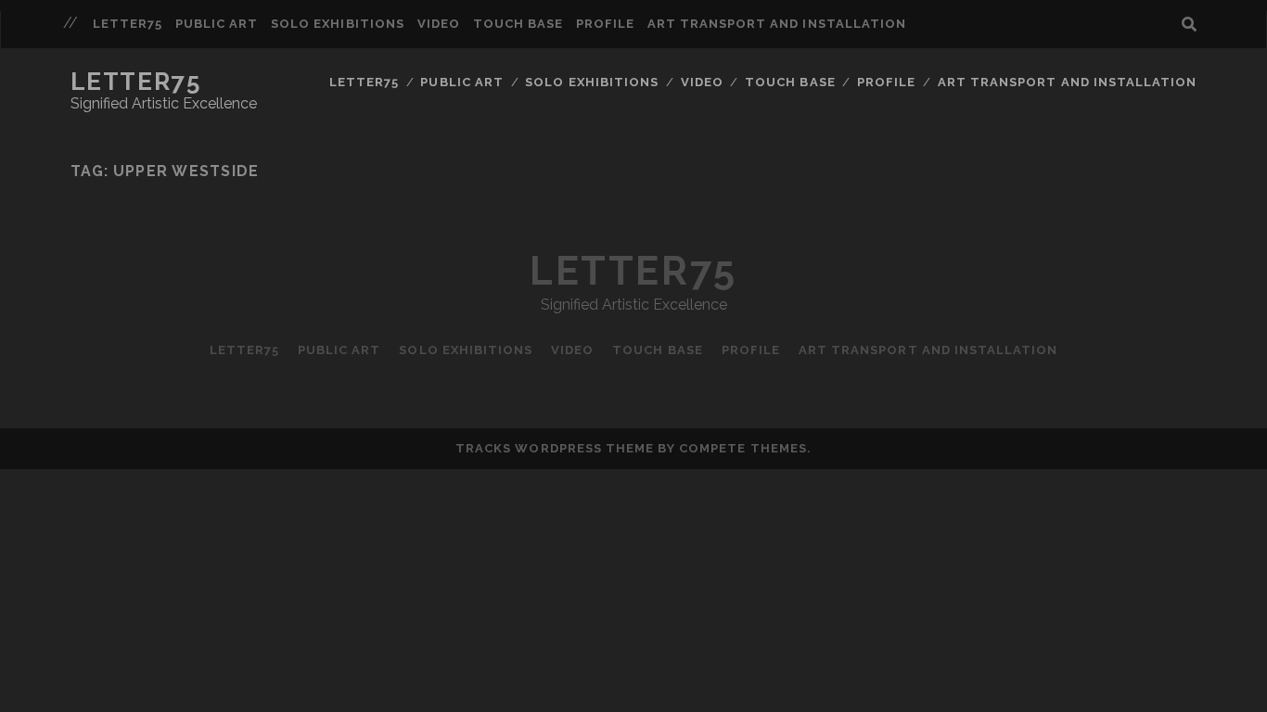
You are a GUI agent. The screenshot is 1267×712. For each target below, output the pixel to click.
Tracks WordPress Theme (554, 448)
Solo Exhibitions (337, 24)
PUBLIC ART (216, 24)
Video (438, 24)
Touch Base (518, 24)
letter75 (127, 24)
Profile (605, 24)
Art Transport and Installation (776, 24)
